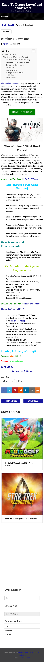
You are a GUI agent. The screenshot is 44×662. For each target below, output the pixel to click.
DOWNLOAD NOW (9, 54)
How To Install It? (11, 70)
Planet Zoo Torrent (31, 304)
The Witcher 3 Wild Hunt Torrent (15, 57)
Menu (5, 17)
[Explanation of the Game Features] (18, 60)
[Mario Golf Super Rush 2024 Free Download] (22, 438)
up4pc (5, 44)
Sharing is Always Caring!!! (14, 73)
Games (6, 31)
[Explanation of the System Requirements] (15, 66)
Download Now (11, 77)
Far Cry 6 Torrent (31, 179)
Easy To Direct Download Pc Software (22, 6)
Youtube (7, 635)
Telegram (8, 626)
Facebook (8, 631)
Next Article (32, 401)
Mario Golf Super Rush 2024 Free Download (19, 464)
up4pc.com (26, 658)
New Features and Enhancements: (17, 62)
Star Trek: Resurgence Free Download (21, 518)
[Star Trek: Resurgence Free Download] (22, 494)
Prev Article (11, 401)
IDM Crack (11, 75)
